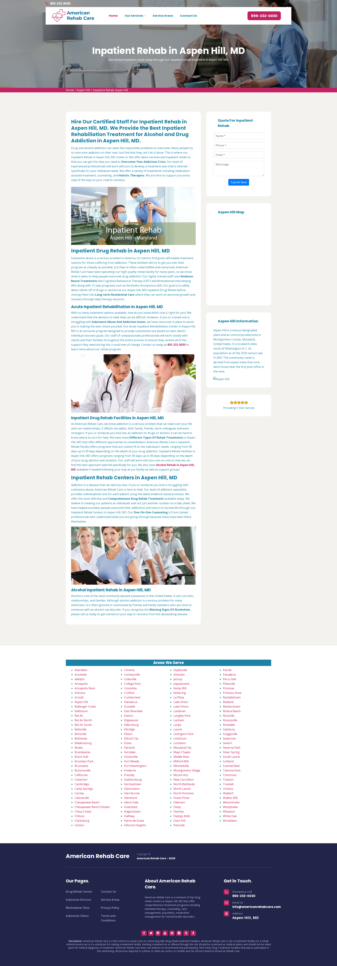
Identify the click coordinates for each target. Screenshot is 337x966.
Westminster (231, 802)
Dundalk (129, 706)
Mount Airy (180, 775)
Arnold (79, 697)
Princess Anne (232, 693)
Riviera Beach (232, 711)
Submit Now (239, 182)
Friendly (129, 775)
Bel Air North (83, 720)
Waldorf (228, 793)
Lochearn (179, 743)
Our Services (134, 16)
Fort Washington (135, 766)
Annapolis (81, 684)
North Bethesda (184, 784)
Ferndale (130, 752)
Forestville (131, 757)
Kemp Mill (179, 688)
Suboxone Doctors (78, 900)
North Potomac (183, 793)
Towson (228, 779)
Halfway (129, 816)
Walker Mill (230, 798)
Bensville (80, 734)
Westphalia (230, 807)
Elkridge (129, 729)
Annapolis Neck (85, 688)
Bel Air (79, 716)
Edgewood (131, 720)
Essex (127, 743)
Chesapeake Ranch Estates (92, 807)
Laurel (177, 729)
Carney (79, 793)
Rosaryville (230, 720)
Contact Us (188, 16)
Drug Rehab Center (79, 891)
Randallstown (232, 697)
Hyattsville (180, 670)
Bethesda (81, 738)
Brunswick (81, 766)
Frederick (130, 770)
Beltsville (80, 729)
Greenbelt (130, 807)
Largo (177, 725)
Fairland (129, 748)
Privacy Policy (110, 908)
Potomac (228, 688)
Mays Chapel (181, 752)
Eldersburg (131, 725)
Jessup (177, 679)
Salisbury (229, 729)
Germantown (132, 784)
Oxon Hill (179, 821)
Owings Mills (181, 816)
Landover (179, 711)
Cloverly (129, 670)
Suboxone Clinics (77, 916)
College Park (132, 684)
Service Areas (163, 16)
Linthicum (179, 738)
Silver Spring (231, 752)
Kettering (179, 693)
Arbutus (80, 693)
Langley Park (182, 716)
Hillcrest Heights (135, 825)
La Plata (178, 697)
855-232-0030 (60, 3)
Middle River (181, 757)
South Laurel (231, 757)
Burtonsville (83, 770)
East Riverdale (133, 711)
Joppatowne (181, 684)
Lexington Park (183, 734)
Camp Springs (84, 789)
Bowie (79, 748)
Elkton (128, 734)
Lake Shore (180, 706)
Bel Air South (83, 725)
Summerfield (231, 766)
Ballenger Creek (85, 706)
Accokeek (81, 674)
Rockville (228, 716)
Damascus (131, 702)
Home (113, 16)
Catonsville (82, 798)
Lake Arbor (180, 702)
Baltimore (81, 711)
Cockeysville (132, 674)
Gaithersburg (133, 779)
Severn (227, 743)
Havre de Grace (134, 821)
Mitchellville (181, 766)
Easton (128, 716)
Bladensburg (83, 743)
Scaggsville (230, 734)
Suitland (228, 761)
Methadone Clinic (78, 908)
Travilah (228, 784)
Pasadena (229, 674)
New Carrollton (183, 779)
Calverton (81, 779)
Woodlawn (230, 821)
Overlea (178, 811)
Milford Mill (181, 761)
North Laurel (182, 789)
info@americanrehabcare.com (256, 907)
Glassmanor (132, 789)
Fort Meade (131, 761)
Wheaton (229, 811)
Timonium (229, 775)
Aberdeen (81, 670)
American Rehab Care (97, 856)
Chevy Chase (83, 811)
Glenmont (130, 798)
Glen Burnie (132, 793)
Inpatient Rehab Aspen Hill (110, 90)
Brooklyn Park (84, 761)
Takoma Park (232, 770)
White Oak (230, 816)
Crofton (129, 693)
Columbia (130, 688)
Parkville (179, 825)
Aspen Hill (83, 90)
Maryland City (182, 748)
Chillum (79, 816)
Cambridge (82, 784)
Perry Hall (229, 679)
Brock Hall (81, 757)
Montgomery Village (186, 770)
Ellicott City (131, 738)
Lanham (178, 720)
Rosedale (229, 725)
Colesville (130, 679)
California (81, 775)
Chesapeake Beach (87, 802)
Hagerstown (132, 811)
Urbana (228, 789)
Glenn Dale (131, 802)
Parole (227, 670)
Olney (177, 807)
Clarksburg (82, 821)
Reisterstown (231, 706)
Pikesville (229, 684)
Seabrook (229, 738)
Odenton (179, 802)
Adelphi (79, 679)
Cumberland (132, 697)
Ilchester (179, 674)
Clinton (79, 825)
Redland (228, 702)
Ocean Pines (181, 798)
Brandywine (82, 752)
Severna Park (231, 748)
